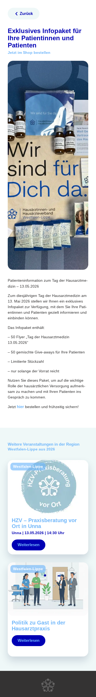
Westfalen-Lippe (23, 449)
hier (20, 406)
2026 (50, 449)
